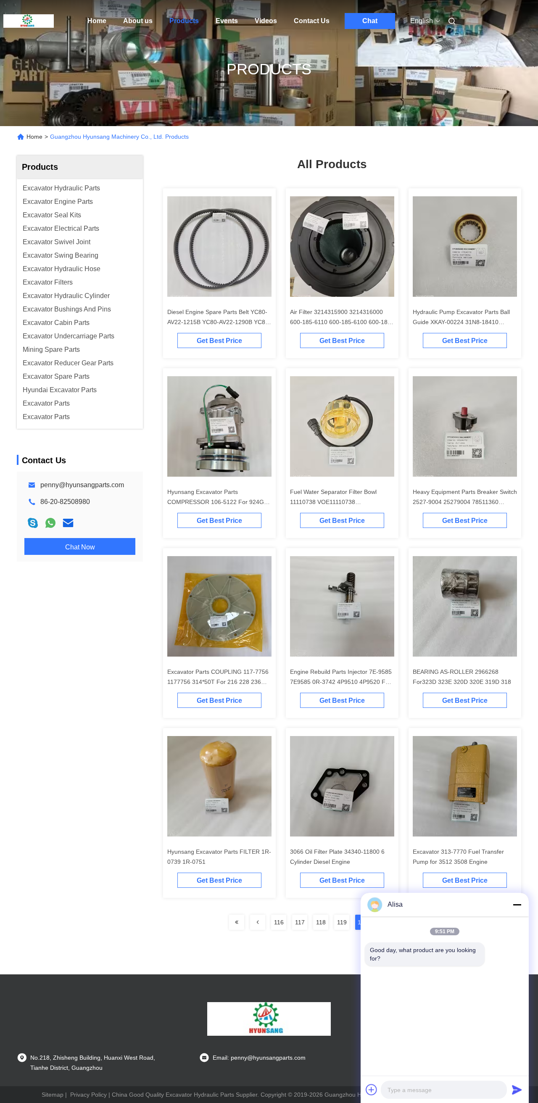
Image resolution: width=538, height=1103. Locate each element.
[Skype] (33, 523)
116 (279, 922)
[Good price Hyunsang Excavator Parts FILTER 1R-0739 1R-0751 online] (219, 787)
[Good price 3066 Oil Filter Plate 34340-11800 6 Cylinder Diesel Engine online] (342, 787)
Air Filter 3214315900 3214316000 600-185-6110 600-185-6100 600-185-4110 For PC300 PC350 (341, 322)
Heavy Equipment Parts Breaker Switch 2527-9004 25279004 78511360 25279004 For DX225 (465, 501)
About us (138, 20)
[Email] (68, 523)
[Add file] (371, 1089)
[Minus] (517, 905)
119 (342, 922)
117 (300, 922)
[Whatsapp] (50, 523)
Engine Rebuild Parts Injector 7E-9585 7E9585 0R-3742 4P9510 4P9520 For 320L (341, 681)
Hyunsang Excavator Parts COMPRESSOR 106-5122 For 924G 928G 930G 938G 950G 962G (215, 501)
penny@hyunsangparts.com (82, 484)
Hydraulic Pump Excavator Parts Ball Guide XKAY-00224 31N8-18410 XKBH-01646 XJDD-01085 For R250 (461, 322)
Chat (369, 20)
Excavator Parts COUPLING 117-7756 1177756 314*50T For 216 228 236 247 (218, 681)
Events (227, 20)
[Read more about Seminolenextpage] (236, 922)
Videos (266, 20)
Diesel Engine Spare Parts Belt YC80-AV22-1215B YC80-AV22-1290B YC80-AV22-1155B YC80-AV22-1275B (219, 322)
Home (96, 20)
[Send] (517, 1089)
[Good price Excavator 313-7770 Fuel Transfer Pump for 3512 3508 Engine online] (465, 787)
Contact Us (312, 20)
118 (321, 922)
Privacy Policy (88, 1094)
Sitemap (52, 1094)
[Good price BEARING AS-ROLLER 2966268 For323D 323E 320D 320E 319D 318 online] (465, 607)
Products (184, 20)
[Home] (28, 21)
